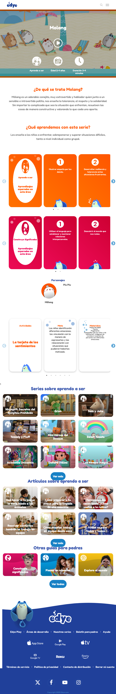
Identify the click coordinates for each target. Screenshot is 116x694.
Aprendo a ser (37, 70)
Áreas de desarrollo (37, 631)
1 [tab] (53, 209)
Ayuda (106, 631)
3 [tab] (62, 209)
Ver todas (58, 584)
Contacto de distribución (77, 667)
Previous (3, 180)
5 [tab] (64, 375)
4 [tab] (60, 375)
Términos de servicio (17, 667)
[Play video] (58, 43)
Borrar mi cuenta (105, 667)
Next (112, 180)
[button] (107, 4)
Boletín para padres (87, 631)
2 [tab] (58, 209)
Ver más (58, 476)
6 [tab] (69, 375)
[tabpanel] (25, 180)
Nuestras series (62, 631)
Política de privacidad (46, 667)
